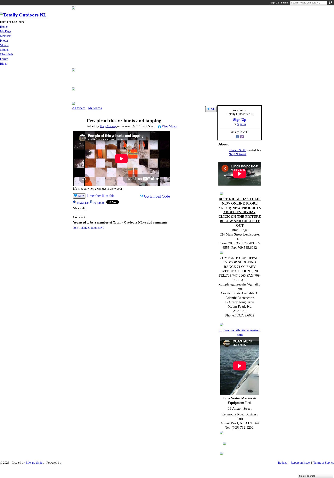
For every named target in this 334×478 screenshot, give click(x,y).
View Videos (170, 126)
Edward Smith (237, 150)
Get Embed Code (157, 196)
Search (330, 2)
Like (81, 196)
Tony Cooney (108, 126)
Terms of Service (323, 462)
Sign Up (274, 2)
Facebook (99, 202)
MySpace (83, 202)
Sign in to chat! (307, 476)
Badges (282, 462)
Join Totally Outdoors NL (89, 227)
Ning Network (237, 154)
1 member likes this (100, 196)
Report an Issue (300, 462)
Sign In (284, 2)
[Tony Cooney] (79, 128)
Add (212, 109)
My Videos (95, 108)
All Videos (78, 108)
